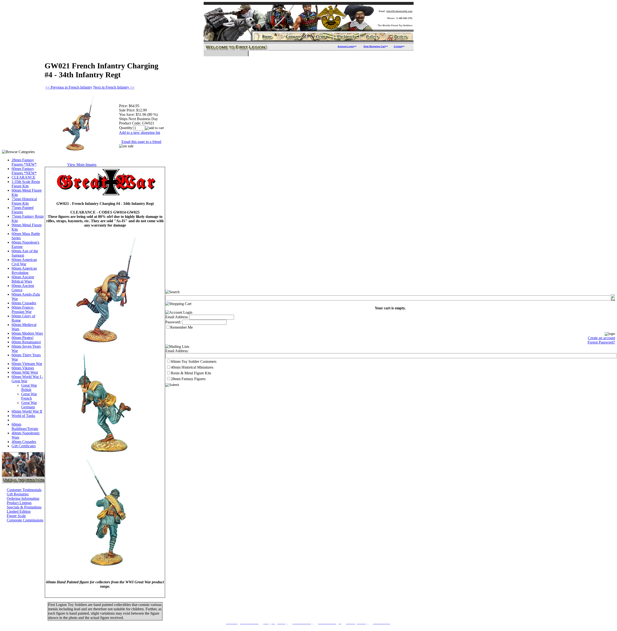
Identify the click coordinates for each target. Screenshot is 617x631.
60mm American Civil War (24, 262)
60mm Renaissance (26, 342)
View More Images (81, 165)
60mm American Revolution (24, 270)
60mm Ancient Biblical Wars (23, 279)
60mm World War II (27, 411)
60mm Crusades (24, 303)
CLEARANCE (23, 177)
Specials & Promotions (24, 507)
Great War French (29, 396)
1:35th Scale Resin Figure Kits (26, 184)
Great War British (29, 387)
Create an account (601, 338)
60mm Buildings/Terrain (25, 426)
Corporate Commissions (25, 520)
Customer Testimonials (24, 490)
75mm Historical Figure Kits (24, 201)
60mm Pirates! (23, 338)
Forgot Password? (601, 342)
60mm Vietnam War (27, 364)
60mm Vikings (23, 368)
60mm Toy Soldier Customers (193, 361)
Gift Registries (18, 494)
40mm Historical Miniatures (192, 367)
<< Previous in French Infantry (68, 87)
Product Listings (19, 503)
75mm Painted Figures (23, 210)
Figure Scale (16, 516)
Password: (173, 322)
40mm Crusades (24, 442)
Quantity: (126, 128)
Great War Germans (29, 405)
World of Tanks (23, 416)
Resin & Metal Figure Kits (191, 373)
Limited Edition (19, 511)
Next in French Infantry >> (113, 87)
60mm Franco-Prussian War (23, 309)
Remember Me (181, 327)
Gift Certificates (24, 446)
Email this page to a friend (141, 142)
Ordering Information (23, 498)
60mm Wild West (25, 372)
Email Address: (176, 317)
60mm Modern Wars (27, 333)
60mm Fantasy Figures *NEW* (24, 171)
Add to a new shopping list (139, 132)
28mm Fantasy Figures (188, 379)
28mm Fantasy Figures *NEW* (24, 162)
